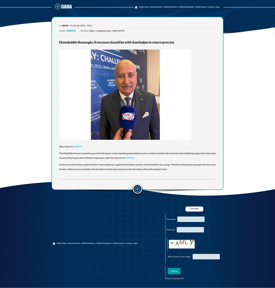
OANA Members (170, 7)
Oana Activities (156, 7)
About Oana (144, 7)
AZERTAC (71, 31)
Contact (211, 7)
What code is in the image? (179, 257)
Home (136, 7)
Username (171, 219)
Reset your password (174, 279)
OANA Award (200, 7)
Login (217, 7)
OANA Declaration (186, 7)
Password (170, 230)
